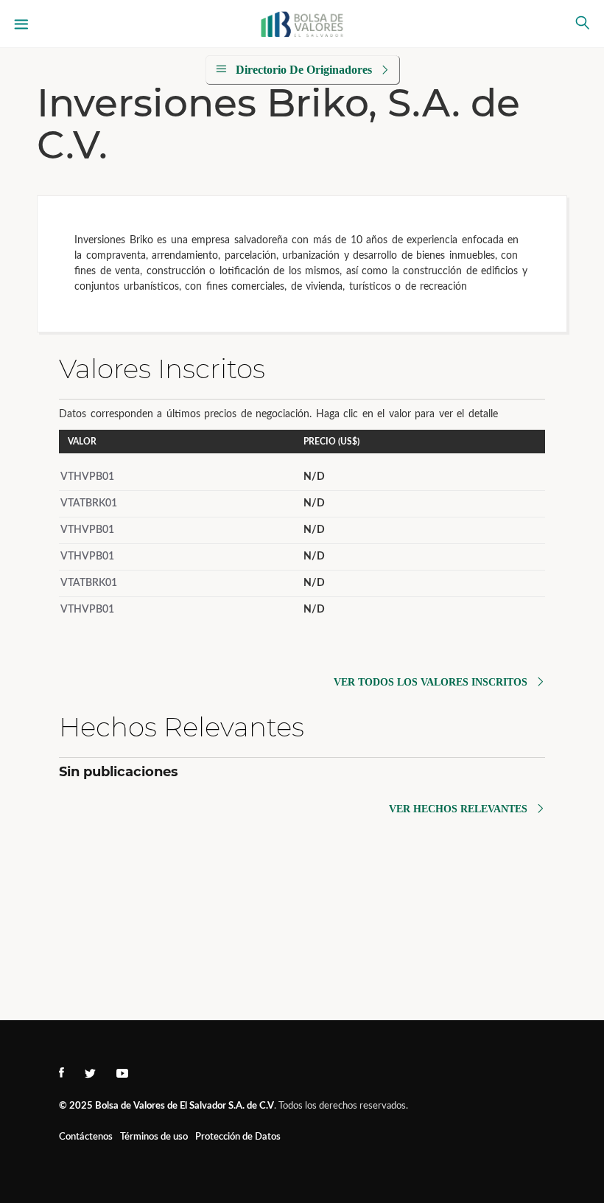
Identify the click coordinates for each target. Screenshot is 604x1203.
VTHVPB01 (87, 477)
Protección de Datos (238, 1137)
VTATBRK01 (88, 503)
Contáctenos (86, 1137)
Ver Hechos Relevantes (458, 809)
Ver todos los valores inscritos (430, 682)
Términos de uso (154, 1137)
